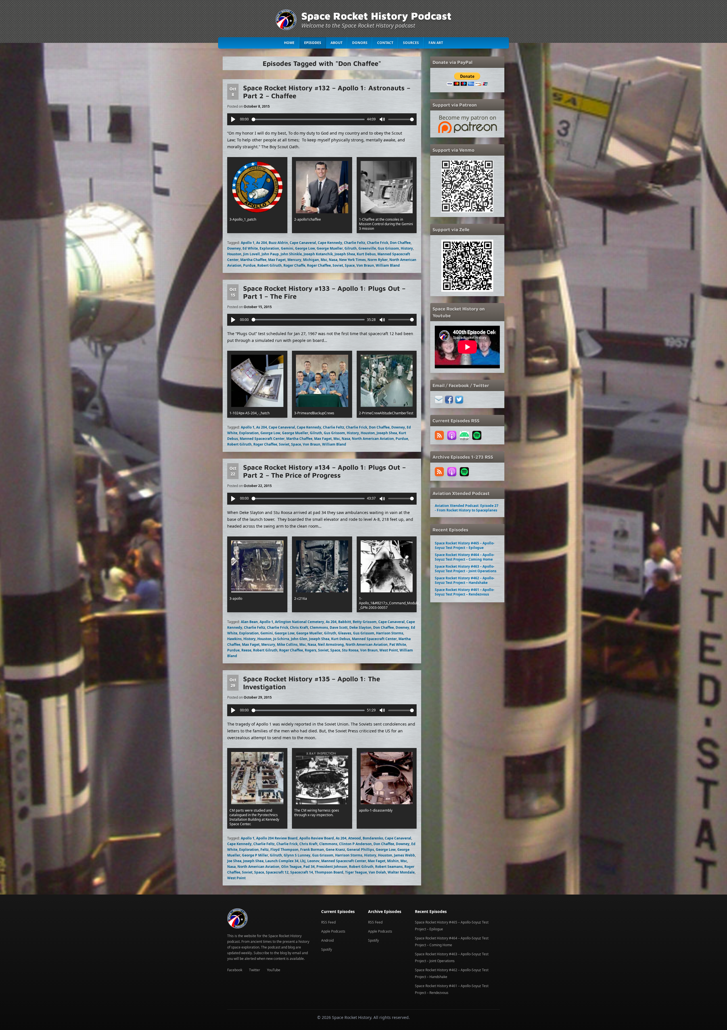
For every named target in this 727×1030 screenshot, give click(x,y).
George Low (305, 248)
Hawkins (234, 638)
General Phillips (360, 849)
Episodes (312, 42)
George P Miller (255, 855)
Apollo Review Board (316, 838)
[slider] (308, 119)
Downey (234, 248)
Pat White (397, 644)
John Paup (270, 254)
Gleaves (344, 633)
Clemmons (319, 627)
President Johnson (331, 866)
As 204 (261, 242)
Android (327, 940)
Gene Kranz (335, 849)
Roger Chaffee (319, 265)
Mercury (294, 259)
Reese (246, 650)
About (336, 42)
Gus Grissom (388, 248)
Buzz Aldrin (278, 242)
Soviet (338, 265)
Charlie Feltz (354, 242)
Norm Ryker (377, 259)
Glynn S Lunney (297, 855)
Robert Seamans (389, 866)
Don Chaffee (400, 242)
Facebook (234, 970)
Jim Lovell (251, 254)
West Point (388, 650)
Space (350, 265)
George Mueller (330, 248)
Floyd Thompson (284, 849)
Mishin (393, 860)
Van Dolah (377, 872)
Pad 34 (309, 866)
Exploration (269, 248)
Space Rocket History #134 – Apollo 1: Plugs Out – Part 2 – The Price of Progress (324, 471)
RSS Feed (328, 922)
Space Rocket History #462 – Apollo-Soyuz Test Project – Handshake (464, 580)
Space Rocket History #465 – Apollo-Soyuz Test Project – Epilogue (464, 545)
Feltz (264, 849)
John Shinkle (291, 254)
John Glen (299, 638)
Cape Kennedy (330, 242)
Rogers (310, 650)
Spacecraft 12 (277, 872)
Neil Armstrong (331, 644)
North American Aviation (373, 438)
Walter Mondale (401, 872)
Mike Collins (287, 644)
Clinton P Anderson (355, 843)
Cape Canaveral (303, 242)
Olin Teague (291, 866)
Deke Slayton (360, 627)
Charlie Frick (377, 242)
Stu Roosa (350, 650)
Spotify (326, 949)
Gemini (287, 248)
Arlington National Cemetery (299, 621)
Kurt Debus (366, 254)
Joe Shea (234, 860)
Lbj (303, 860)
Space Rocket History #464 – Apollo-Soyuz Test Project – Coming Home (464, 557)
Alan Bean (249, 621)
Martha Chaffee (253, 259)
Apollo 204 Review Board (277, 838)
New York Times (352, 259)
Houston (234, 254)
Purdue (249, 265)
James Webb (404, 855)
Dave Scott (339, 627)
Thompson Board (329, 872)
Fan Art (436, 42)
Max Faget (277, 259)
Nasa (333, 259)
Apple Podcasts (333, 931)
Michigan (311, 259)
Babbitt (344, 621)
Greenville (367, 248)
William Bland (388, 265)
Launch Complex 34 (281, 860)
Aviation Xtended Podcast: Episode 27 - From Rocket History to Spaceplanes (466, 508)
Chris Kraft (299, 627)
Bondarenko (373, 838)
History (407, 248)
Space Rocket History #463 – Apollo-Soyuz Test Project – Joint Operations (465, 568)
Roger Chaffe (294, 265)
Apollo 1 (247, 242)
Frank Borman (312, 849)
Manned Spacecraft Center (262, 438)
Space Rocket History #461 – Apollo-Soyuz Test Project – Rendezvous (464, 592)
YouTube (273, 970)
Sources (411, 42)
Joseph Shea (345, 254)
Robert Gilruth (269, 265)
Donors (359, 42)
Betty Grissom (365, 621)
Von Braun (365, 265)
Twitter (254, 970)
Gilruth (350, 248)
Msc (324, 259)
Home (289, 42)
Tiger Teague (356, 872)
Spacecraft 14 (301, 872)
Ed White (250, 248)
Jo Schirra (281, 638)
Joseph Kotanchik (318, 254)
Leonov (313, 860)
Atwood (354, 838)
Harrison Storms (389, 633)
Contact (385, 42)
